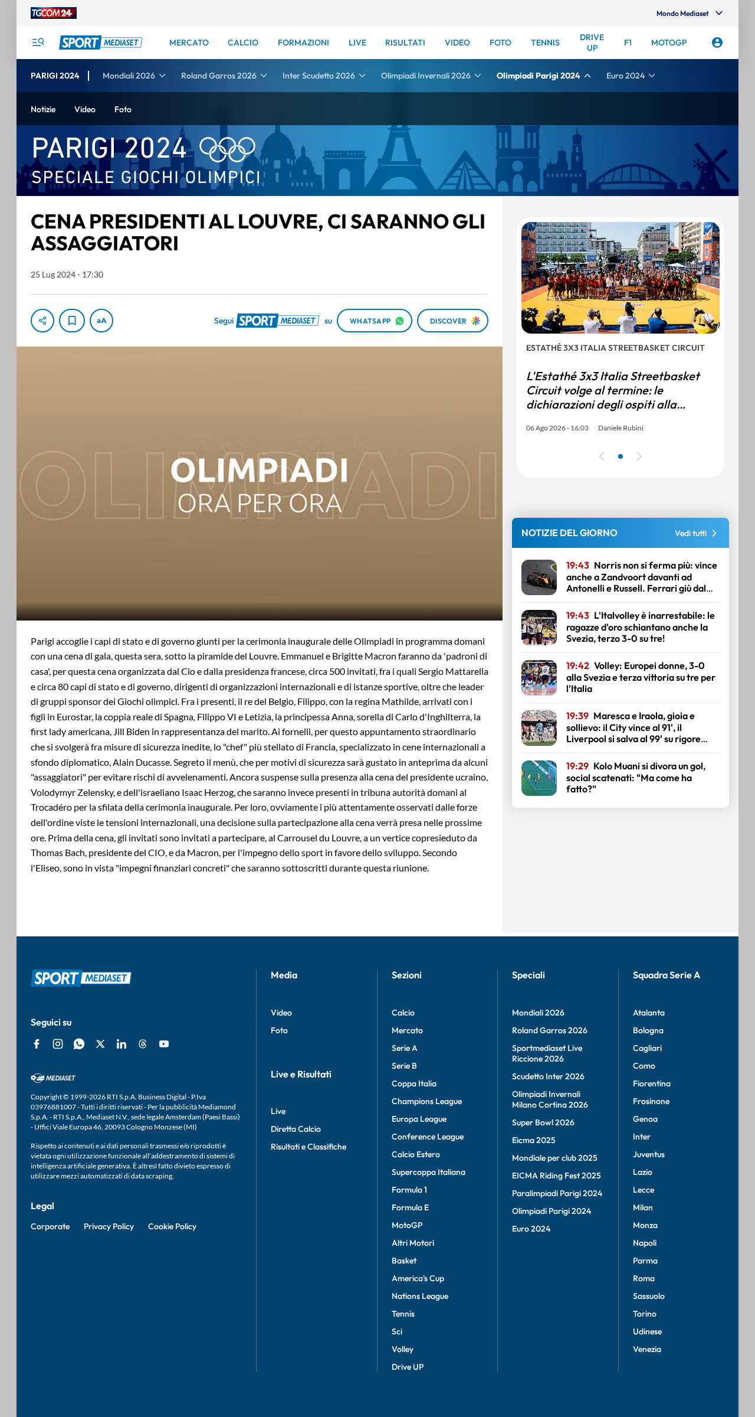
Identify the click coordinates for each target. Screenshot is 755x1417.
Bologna (648, 1030)
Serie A (405, 1048)
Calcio (403, 1012)
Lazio (642, 1172)
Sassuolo (649, 1296)
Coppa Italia (414, 1083)
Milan (643, 1207)
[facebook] (36, 1044)
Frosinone (651, 1101)
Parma (645, 1260)
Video (281, 1012)
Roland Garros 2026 (549, 1030)
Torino (644, 1313)
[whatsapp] (79, 1044)
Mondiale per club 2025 (555, 1157)
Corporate (50, 1226)
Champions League (427, 1101)
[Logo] (102, 42)
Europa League (419, 1119)
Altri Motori (413, 1243)
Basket (404, 1260)
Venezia (647, 1349)
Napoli (644, 1243)
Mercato (407, 1030)
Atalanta (649, 1012)
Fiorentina (652, 1083)
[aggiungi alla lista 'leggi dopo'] (72, 320)
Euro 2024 (531, 1228)
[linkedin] (121, 1044)
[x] (100, 1044)
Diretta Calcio (296, 1129)
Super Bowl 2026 (543, 1122)
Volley (402, 1349)
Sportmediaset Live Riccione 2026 (547, 1053)
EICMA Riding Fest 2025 (556, 1175)
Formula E (410, 1207)
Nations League (420, 1296)
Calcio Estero (416, 1154)
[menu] (38, 42)
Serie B (404, 1065)
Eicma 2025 (534, 1140)
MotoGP (407, 1225)
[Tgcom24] (54, 13)
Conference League (428, 1136)
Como (644, 1065)
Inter (642, 1136)
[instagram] (58, 1044)
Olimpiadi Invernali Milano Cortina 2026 (550, 1099)
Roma (644, 1278)
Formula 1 (409, 1189)
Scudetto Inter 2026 (548, 1076)
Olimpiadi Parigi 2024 (551, 1211)
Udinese (647, 1331)
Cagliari (647, 1048)
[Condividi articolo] (42, 320)
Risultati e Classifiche (308, 1146)
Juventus (649, 1154)
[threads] (143, 1044)
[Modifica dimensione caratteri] (101, 320)
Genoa (645, 1119)
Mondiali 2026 (538, 1012)
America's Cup (418, 1278)
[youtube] (164, 1044)
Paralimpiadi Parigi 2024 (557, 1193)
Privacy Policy (109, 1226)
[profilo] (717, 42)
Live (278, 1111)
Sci (397, 1331)
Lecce (643, 1189)
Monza (645, 1225)
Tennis (403, 1313)
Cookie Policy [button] (172, 1226)
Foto (279, 1030)
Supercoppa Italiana (428, 1172)
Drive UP (408, 1367)
